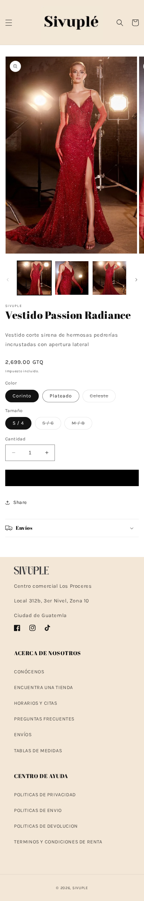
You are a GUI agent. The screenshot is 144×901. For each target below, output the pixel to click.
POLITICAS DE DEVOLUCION (46, 826)
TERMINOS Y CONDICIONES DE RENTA (58, 842)
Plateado (61, 396)
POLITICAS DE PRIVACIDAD (45, 795)
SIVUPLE (80, 888)
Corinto (22, 396)
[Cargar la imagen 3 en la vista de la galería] (109, 278)
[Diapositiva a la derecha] (136, 279)
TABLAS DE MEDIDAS (38, 751)
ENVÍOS (23, 735)
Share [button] (20, 502)
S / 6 (51, 425)
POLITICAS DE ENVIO (38, 810)
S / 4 (18, 423)
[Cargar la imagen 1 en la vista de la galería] (34, 278)
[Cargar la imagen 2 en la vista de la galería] (72, 278)
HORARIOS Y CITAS (35, 703)
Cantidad (15, 438)
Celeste (103, 397)
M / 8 (82, 425)
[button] (8, 22)
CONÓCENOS (29, 672)
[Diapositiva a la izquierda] (7, 279)
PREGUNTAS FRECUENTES (44, 719)
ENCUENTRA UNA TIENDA (43, 687)
